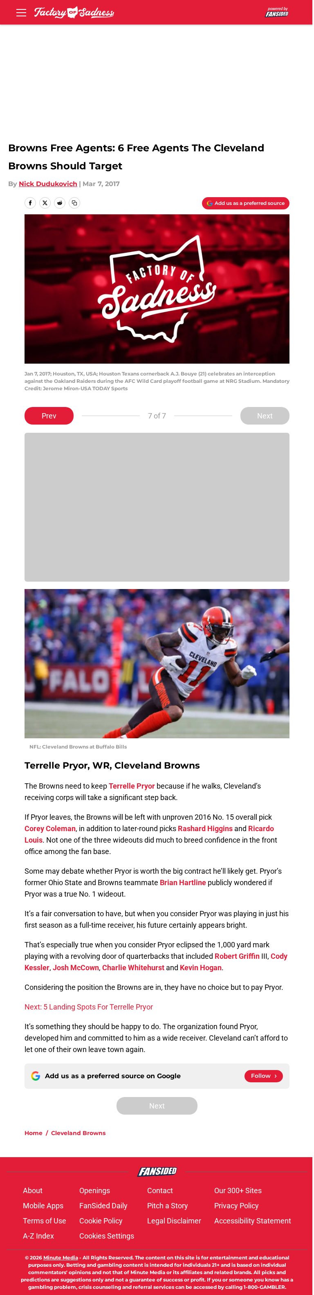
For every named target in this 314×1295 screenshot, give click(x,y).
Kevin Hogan (201, 967)
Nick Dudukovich (48, 184)
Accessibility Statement (252, 1220)
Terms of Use (44, 1220)
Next (265, 415)
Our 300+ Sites (238, 1190)
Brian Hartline (183, 882)
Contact (160, 1190)
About (33, 1190)
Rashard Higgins (205, 828)
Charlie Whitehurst (133, 967)
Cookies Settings (106, 1236)
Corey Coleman (50, 828)
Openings (94, 1190)
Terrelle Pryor (132, 786)
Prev (49, 415)
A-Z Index (38, 1236)
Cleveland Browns (78, 1133)
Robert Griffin (237, 956)
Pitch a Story (167, 1205)
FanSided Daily (103, 1205)
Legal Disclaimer (174, 1220)
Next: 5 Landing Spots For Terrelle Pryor (89, 1007)
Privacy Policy (236, 1205)
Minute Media (60, 1258)
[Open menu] (21, 12)
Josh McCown (76, 967)
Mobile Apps (43, 1205)
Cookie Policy (101, 1220)
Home (34, 1133)
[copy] (74, 203)
